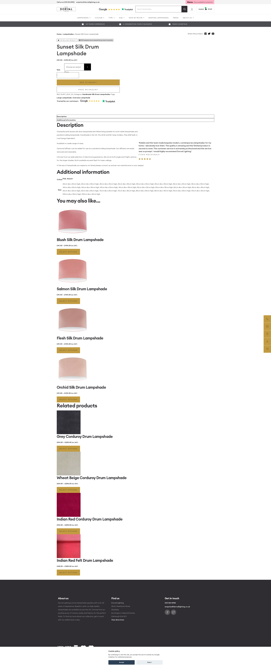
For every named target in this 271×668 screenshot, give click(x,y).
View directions (117, 620)
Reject (149, 662)
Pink (64, 179)
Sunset (70, 179)
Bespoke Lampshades (159, 18)
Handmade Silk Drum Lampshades (96, 94)
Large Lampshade (64, 98)
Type (111, 18)
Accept (121, 662)
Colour (98, 18)
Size (121, 18)
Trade (176, 18)
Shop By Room (135, 18)
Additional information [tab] (66, 120)
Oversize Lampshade (81, 98)
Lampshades (83, 18)
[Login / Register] (192, 9)
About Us (187, 18)
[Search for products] (184, 9)
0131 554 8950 (170, 603)
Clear (66, 72)
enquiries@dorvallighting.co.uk (88, 2)
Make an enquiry (88, 90)
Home (59, 34)
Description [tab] (62, 116)
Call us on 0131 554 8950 (66, 2)
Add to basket (88, 82)
